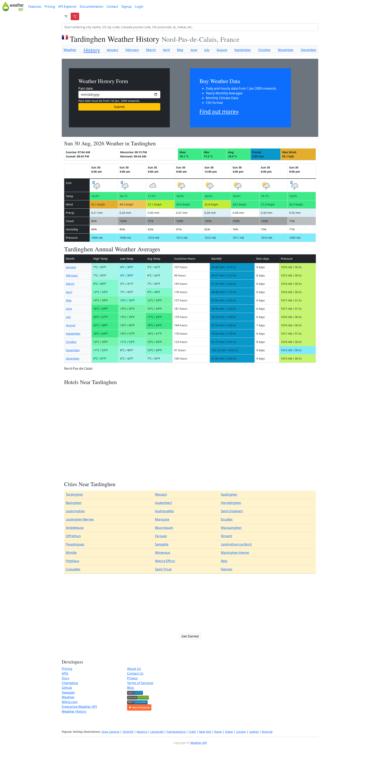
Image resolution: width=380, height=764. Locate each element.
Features (34, 6)
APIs (65, 673)
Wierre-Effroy (165, 561)
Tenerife (128, 732)
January (112, 50)
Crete (192, 732)
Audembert (163, 503)
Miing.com (70, 702)
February (132, 50)
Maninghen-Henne (235, 552)
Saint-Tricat (163, 569)
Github (67, 687)
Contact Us (135, 673)
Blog (130, 687)
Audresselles (164, 511)
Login (139, 6)
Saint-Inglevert (232, 511)
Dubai (229, 732)
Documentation (91, 6)
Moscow (267, 732)
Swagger (68, 692)
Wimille (71, 552)
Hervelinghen (231, 503)
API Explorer (67, 6)
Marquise (162, 519)
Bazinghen (74, 503)
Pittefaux (72, 561)
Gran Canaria (110, 732)
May (180, 50)
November (286, 50)
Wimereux (162, 552)
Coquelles (73, 569)
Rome (218, 732)
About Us (134, 668)
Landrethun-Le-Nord (236, 544)
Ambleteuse (75, 527)
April (166, 50)
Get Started (190, 636)
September (242, 50)
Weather (70, 50)
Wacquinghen (231, 527)
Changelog (70, 683)
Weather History (74, 711)
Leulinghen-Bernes (80, 519)
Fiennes (226, 569)
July (206, 50)
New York (205, 732)
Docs (65, 678)
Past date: (85, 88)
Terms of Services (140, 683)
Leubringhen (75, 511)
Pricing (50, 6)
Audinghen (229, 494)
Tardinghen (74, 494)
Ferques (161, 536)
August (222, 50)
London (241, 732)
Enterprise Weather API (79, 706)
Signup (126, 6)
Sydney (254, 732)
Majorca (142, 732)
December (308, 50)
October (264, 50)
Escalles (227, 519)
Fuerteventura (176, 732)
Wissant (161, 494)
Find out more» (219, 111)
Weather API (198, 743)
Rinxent (226, 536)
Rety (224, 561)
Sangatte (161, 544)
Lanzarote (156, 732)
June (194, 50)
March (151, 50)
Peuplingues (75, 544)
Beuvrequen (164, 527)
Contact (112, 6)
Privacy (132, 678)
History (92, 50)
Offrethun (73, 536)
